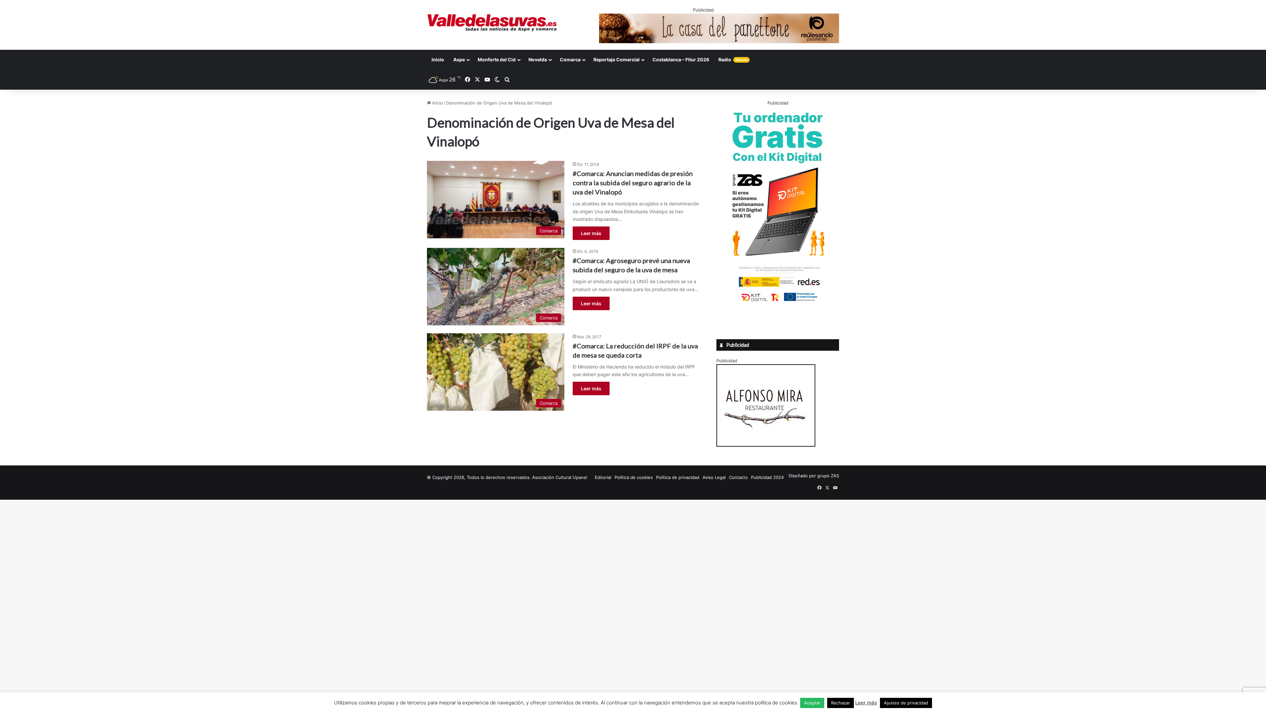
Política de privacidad (677, 477)
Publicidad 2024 (767, 477)
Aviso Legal (714, 477)
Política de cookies (634, 477)
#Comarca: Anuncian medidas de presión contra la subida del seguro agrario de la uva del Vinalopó (633, 182)
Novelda (537, 59)
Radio (732, 59)
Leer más (591, 233)
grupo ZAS (828, 475)
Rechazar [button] (840, 702)
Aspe (459, 59)
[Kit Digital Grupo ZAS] (777, 302)
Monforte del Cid (497, 59)
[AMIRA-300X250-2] (765, 445)
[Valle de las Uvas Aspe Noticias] (492, 22)
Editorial (603, 477)
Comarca (570, 59)
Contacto (738, 477)
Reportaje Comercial (616, 59)
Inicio (438, 59)
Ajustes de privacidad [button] (906, 702)
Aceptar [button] (812, 702)
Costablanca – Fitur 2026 (680, 59)
